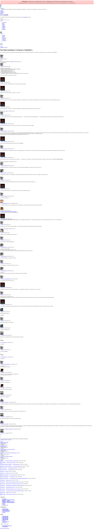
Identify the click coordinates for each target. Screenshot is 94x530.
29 (0, 493)
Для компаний (4, 526)
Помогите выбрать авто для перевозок (11, 460)
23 (0, 461)
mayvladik (2, 457)
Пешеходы (4, 342)
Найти (1, 20)
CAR (5, 446)
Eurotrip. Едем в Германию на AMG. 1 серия (13, 481)
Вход (1, 14)
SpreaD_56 (3, 172)
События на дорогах (5, 511)
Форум (3, 28)
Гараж (3, 36)
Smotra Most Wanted (5, 521)
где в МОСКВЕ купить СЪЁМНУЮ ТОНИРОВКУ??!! (19, 478)
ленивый (1, 443)
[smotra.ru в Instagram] (2, 8)
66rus (4, 372)
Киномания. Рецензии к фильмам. (6, 464)
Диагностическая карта (13, 474)
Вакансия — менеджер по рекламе (8, 502)
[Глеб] (1, 371)
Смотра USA (2, 473)
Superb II (6, 471)
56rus (6, 172)
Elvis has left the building (4, 442)
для (5, 123)
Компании (4, 26)
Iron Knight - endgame (3, 445)
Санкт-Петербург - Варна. (10, 487)
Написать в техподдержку (4, 528)
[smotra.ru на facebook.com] (0, 6)
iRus (2, 342)
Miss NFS (3, 520)
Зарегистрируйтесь (3, 439)
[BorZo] (1, 310)
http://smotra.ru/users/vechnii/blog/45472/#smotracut (8, 211)
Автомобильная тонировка (12, 467)
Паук (2, 335)
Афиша (3, 25)
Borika (1, 453)
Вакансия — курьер (5, 500)
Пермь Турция (8, 480)
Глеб (2, 372)
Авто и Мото (4, 22)
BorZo (2, 311)
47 (0, 60)
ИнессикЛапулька (4, 203)
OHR (2, 82)
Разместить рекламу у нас (7, 525)
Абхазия (7, 492)
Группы (3, 39)
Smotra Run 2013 (5, 517)
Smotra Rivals (4, 522)
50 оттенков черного (16, 464)
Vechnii (2, 210)
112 (1, 463)
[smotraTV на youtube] (0, 4)
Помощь (3, 504)
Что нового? (4, 498)
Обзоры (3, 24)
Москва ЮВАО (3, 462)
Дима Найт (2, 446)
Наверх (1, 13)
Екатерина (3, 247)
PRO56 (1, 33)
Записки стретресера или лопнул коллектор (7, 449)
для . (7, 278)
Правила (3, 503)
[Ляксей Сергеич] (1, 401)
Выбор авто (2, 460)
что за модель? (12, 476)
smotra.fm (3, 512)
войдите (9, 439)
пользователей (25, 17)
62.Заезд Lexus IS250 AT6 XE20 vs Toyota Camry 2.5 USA (9, 452)
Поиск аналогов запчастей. (11, 494)
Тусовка (3, 27)
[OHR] (2, 81)
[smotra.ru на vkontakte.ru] (0, 5)
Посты (1, 441)
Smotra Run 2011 (5, 518)
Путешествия (2, 480)
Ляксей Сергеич (4, 402)
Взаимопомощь (3, 494)
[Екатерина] (1, 246)
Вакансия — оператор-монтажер (8, 501)
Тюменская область (3, 467)
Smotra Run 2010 (5, 519)
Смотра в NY (8, 473)
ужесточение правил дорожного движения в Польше (15, 490)
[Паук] (1, 334)
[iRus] (1, 341)
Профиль (3, 35)
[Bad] (1, 231)
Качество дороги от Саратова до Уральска (13, 483)
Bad (1, 232)
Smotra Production (5, 509)
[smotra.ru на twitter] (0, 7)
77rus (4, 443)
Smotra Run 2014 (5, 516)
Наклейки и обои (5, 505)
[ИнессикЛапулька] (1, 202)
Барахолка (4, 29)
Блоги (3, 23)
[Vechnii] (1, 209)
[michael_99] (2, 217)
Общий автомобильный (4, 474)
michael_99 (3, 218)
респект (1, 46)
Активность (4, 40)
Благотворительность (6, 510)
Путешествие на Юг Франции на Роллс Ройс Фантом (15, 485)
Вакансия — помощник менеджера (8, 499)
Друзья (3, 38)
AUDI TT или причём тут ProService (6, 456)
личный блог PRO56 (3, 47)
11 (0, 486)
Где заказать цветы (11, 469)
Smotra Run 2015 (5, 508)
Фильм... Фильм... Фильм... (11, 462)
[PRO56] (1, 32)
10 (0, 475)
